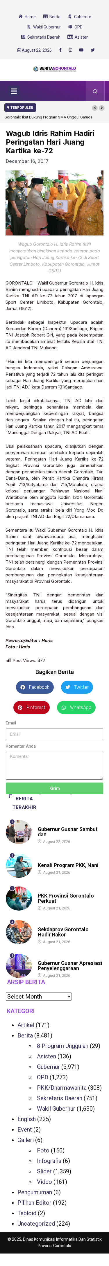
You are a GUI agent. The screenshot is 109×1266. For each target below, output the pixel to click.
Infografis (49, 1160)
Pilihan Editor (34, 1202)
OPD (42, 1077)
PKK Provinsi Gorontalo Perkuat (66, 898)
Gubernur (48, 1066)
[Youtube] (81, 50)
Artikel (25, 1025)
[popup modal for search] (95, 91)
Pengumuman (34, 1192)
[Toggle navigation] (13, 90)
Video (44, 1181)
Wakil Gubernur (56, 1108)
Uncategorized (36, 1223)
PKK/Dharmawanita (62, 1087)
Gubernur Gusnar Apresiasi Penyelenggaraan (70, 965)
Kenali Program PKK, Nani (68, 865)
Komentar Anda (21, 746)
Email (11, 723)
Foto (43, 1150)
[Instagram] (70, 50)
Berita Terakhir (24, 803)
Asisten (46, 1056)
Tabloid (26, 1213)
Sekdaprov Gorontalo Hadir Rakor (63, 932)
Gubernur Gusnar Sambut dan (68, 831)
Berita (43, 824)
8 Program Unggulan (62, 1045)
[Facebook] (60, 50)
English (26, 1119)
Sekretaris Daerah (59, 1098)
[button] (95, 108)
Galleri (25, 1139)
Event (24, 1129)
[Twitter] (93, 50)
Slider (44, 1171)
